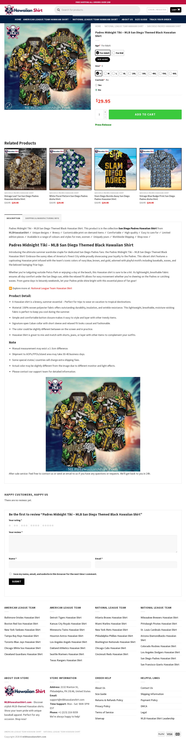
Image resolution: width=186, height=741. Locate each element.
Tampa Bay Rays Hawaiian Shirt (21, 635)
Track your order (160, 19)
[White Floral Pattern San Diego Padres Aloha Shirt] (70, 169)
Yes (100, 85)
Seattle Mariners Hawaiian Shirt (67, 654)
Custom (100, 79)
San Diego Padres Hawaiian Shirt (164, 26)
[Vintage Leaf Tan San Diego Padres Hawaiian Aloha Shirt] (25, 169)
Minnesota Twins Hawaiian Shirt (67, 629)
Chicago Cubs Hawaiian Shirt (110, 648)
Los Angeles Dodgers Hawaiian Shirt (160, 652)
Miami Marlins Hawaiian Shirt (111, 623)
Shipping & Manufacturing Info (42, 218)
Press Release (103, 124)
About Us (127, 19)
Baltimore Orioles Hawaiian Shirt (22, 617)
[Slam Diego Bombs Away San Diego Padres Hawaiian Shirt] (115, 169)
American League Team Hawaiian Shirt (46, 19)
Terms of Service (104, 712)
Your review (16, 532)
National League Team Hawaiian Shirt (95, 19)
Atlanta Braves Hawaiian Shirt (111, 617)
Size (98, 65)
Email (99, 558)
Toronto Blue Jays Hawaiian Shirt (22, 642)
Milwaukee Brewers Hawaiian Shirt (159, 617)
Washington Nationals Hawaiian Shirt (115, 642)
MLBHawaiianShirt (19, 232)
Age (97, 45)
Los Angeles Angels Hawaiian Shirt (68, 642)
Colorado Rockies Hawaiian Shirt (158, 646)
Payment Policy (149, 700)
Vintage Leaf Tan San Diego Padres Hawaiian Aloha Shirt (21, 197)
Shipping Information (152, 694)
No (99, 89)
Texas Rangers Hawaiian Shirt (66, 660)
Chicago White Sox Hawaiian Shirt (22, 648)
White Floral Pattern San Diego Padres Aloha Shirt (68, 197)
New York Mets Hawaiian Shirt (111, 629)
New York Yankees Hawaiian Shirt (22, 629)
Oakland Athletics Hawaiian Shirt (67, 648)
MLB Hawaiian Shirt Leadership (157, 718)
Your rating (15, 520)
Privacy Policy (102, 706)
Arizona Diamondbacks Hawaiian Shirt (158, 638)
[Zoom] (8, 106)
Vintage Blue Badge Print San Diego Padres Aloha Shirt (157, 197)
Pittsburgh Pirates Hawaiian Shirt (159, 623)
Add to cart (145, 114)
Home (18, 19)
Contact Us (147, 688)
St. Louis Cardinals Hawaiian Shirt (159, 629)
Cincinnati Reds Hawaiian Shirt (111, 654)
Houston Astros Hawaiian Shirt (66, 635)
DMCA (144, 706)
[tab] (13, 218)
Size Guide (141, 19)
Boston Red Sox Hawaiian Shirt (21, 623)
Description (13, 218)
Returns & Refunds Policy (109, 700)
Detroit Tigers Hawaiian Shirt (66, 617)
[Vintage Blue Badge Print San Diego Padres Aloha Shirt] (160, 169)
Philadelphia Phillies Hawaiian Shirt (114, 635)
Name (13, 558)
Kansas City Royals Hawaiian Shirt (68, 623)
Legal (144, 712)
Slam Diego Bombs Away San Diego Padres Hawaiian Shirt (112, 197)
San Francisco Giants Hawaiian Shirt (160, 664)
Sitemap (99, 718)
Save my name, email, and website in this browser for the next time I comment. (55, 574)
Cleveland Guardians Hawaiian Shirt (23, 654)
